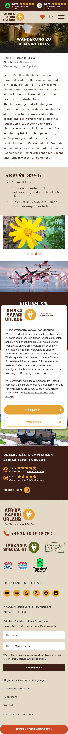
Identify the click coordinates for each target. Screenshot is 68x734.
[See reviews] (34, 473)
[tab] (28, 253)
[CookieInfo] (29, 315)
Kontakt (8, 705)
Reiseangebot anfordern (33, 729)
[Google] (26, 593)
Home (7, 57)
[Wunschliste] (42, 17)
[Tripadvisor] (16, 593)
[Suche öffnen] (51, 17)
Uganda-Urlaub (26, 57)
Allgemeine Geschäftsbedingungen (24, 680)
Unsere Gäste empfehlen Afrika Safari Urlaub (28, 457)
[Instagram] (36, 593)
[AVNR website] (23, 565)
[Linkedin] (55, 593)
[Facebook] (46, 593)
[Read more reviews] (35, 5)
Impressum (10, 696)
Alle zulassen (32, 409)
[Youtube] (6, 593)
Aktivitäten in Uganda (16, 62)
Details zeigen (33, 421)
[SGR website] (7, 565)
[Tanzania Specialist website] (21, 547)
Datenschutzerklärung (30, 658)
